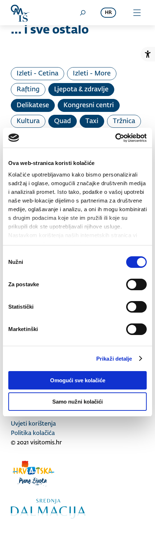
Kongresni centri (88, 105)
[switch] (136, 284)
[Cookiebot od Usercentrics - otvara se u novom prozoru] (115, 138)
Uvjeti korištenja (33, 424)
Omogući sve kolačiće (77, 380)
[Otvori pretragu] (82, 12)
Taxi (91, 121)
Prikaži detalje (114, 359)
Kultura (28, 121)
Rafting (28, 89)
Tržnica (124, 121)
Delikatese (33, 105)
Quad (62, 121)
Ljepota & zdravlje (81, 89)
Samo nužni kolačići (77, 402)
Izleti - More (92, 73)
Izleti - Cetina (37, 73)
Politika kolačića (33, 433)
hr (108, 12)
